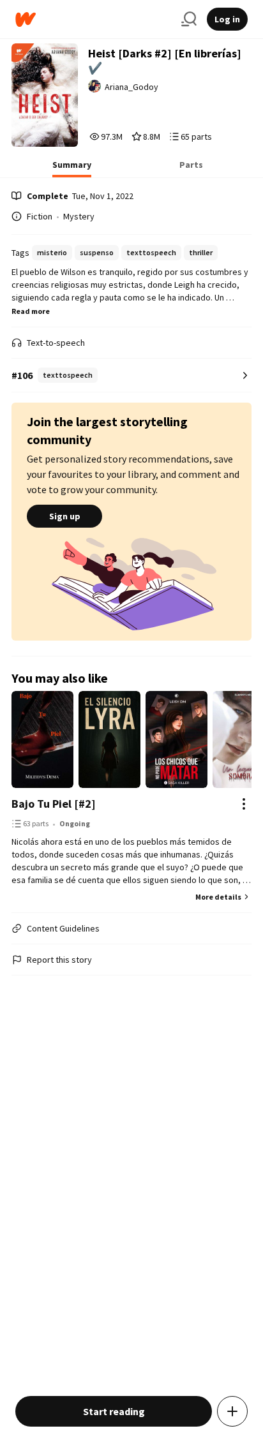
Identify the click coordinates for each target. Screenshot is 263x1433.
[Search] (189, 19)
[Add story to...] (232, 1411)
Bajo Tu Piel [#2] (53, 803)
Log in (227, 19)
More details (218, 897)
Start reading (114, 1411)
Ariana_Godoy (131, 87)
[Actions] (244, 804)
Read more (30, 311)
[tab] (71, 168)
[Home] (93, 19)
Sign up (64, 516)
